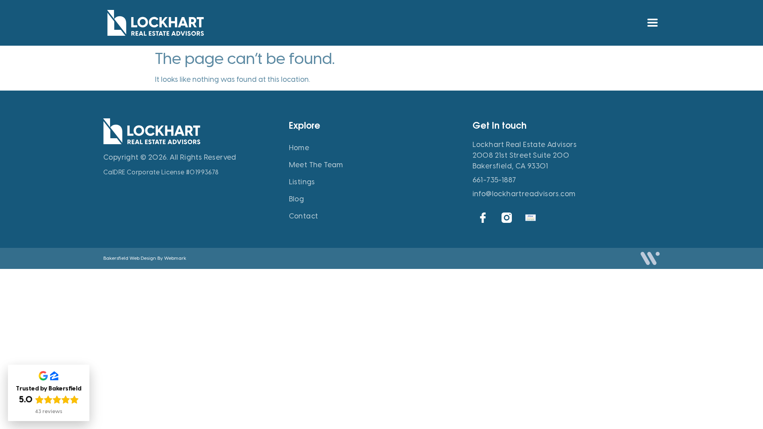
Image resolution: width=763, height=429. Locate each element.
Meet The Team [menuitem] (316, 164)
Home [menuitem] (299, 147)
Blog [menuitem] (296, 199)
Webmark (175, 258)
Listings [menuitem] (302, 182)
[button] (652, 22)
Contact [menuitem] (303, 216)
